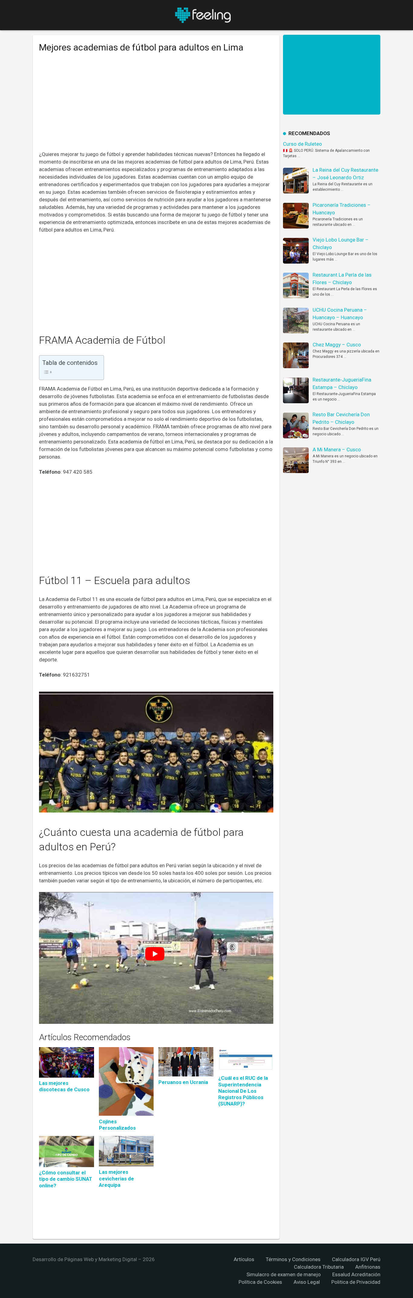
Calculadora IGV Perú (356, 1259)
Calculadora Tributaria (319, 1267)
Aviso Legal (307, 1282)
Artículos (244, 1259)
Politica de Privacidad (355, 1282)
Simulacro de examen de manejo (283, 1274)
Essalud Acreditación (356, 1274)
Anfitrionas (367, 1267)
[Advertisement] (156, 106)
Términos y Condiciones (293, 1259)
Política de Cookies (260, 1282)
